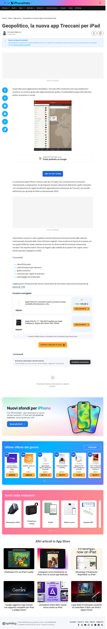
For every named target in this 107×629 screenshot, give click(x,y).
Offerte (78, 8)
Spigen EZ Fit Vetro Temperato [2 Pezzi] (79, 467)
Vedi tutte (92, 447)
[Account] (100, 3)
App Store (17, 18)
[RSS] (102, 625)
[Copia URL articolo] (5, 129)
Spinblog (30, 622)
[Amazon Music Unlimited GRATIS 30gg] (12, 458)
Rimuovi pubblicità (53, 80)
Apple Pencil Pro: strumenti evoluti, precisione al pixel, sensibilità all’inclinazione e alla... (45, 303)
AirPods (30, 8)
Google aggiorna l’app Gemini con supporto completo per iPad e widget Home (19, 607)
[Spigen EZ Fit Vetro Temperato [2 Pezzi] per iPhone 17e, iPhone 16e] (79, 458)
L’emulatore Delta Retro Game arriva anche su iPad (53, 606)
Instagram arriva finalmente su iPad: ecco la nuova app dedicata (52, 573)
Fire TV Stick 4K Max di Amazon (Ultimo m (95, 467)
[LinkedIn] (98, 625)
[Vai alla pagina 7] (56, 481)
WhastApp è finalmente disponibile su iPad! (86, 573)
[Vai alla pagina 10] (62, 481)
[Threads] (92, 625)
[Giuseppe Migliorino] (4, 33)
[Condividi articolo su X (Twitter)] (5, 98)
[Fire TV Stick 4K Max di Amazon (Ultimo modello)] (95, 458)
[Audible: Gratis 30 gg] (28, 458)
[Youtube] (85, 625)
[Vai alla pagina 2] (47, 481)
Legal (87, 622)
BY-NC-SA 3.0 (36, 624)
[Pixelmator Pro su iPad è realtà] (19, 558)
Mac (21, 8)
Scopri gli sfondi (16, 424)
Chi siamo (73, 622)
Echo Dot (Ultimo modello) (62, 466)
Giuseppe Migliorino (14, 32)
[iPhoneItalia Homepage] (20, 3)
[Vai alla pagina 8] (58, 481)
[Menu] (5, 3)
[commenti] (94, 33)
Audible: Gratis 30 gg (29, 466)
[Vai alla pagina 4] (50, 481)
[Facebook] (78, 625)
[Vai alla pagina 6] (54, 481)
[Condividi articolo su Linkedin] (5, 106)
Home (4, 18)
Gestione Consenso (48, 624)
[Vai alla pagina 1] (44, 481)
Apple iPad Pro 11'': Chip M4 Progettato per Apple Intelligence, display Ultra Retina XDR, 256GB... (43, 322)
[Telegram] (95, 625)
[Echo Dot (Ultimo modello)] (62, 458)
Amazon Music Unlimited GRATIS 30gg (12, 467)
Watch (39, 8)
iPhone (5, 8)
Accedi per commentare (80, 362)
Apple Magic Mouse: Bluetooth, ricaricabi (45, 467)
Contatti (80, 622)
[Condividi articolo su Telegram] (5, 114)
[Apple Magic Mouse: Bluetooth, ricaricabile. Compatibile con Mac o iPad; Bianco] (45, 458)
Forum (63, 8)
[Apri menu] (31, 3)
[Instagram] (88, 625)
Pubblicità (99, 622)
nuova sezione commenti (22, 45)
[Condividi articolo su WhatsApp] (5, 122)
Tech (70, 8)
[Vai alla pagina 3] (54, 530)
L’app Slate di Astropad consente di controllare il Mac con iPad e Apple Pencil (86, 607)
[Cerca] (8, 3)
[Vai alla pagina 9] (60, 481)
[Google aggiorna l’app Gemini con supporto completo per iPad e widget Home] (19, 591)
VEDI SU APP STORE (53, 174)
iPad (13, 8)
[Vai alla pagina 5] (52, 481)
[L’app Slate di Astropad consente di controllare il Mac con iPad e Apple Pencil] (86, 591)
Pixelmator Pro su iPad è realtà (18, 572)
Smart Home (51, 8)
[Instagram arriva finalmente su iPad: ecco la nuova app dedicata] (52, 558)
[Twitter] (82, 625)
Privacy (92, 622)
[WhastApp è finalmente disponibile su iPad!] (86, 558)
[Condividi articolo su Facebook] (5, 90)
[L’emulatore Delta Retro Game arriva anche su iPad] (52, 591)
